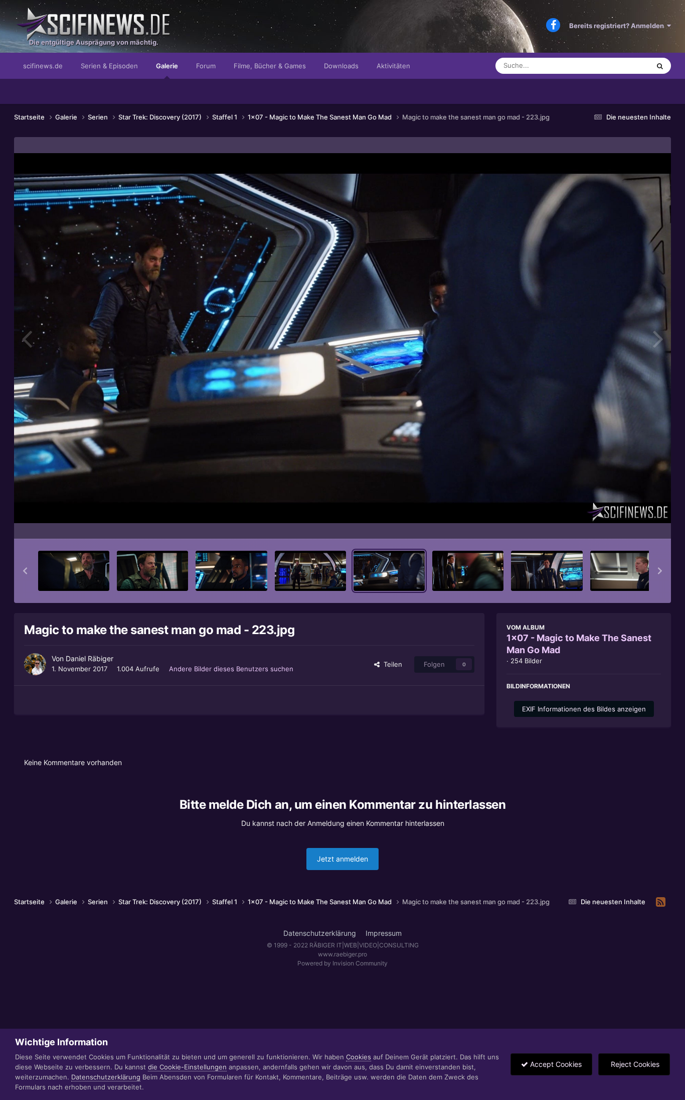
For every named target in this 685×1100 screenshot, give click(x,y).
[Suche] (660, 66)
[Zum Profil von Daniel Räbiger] (35, 664)
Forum (206, 66)
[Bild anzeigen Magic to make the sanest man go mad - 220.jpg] (152, 571)
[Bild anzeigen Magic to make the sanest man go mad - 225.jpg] (546, 571)
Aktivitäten (393, 66)
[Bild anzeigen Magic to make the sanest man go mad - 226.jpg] (625, 571)
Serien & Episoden (109, 66)
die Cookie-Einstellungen (187, 1067)
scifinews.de (43, 66)
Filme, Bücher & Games (270, 66)
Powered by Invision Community (342, 963)
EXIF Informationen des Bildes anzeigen (584, 709)
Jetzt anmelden (342, 858)
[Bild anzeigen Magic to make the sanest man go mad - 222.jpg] (310, 571)
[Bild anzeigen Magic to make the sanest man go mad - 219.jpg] (73, 571)
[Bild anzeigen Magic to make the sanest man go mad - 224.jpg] (467, 571)
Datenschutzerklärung (319, 933)
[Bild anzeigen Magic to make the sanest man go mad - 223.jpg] (389, 571)
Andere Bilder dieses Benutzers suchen (231, 669)
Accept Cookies (555, 1064)
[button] (25, 571)
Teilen (391, 664)
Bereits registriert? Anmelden (618, 26)
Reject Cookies (634, 1064)
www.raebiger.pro (342, 954)
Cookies (358, 1057)
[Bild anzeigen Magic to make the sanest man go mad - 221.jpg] (231, 571)
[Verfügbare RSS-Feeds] (660, 902)
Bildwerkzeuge (625, 521)
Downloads (341, 66)
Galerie (167, 66)
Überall (625, 65)
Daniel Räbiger (89, 658)
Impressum (384, 933)
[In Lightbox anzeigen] (342, 338)
